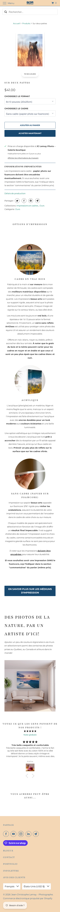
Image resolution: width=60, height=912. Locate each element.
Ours (42, 205)
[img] (30, 731)
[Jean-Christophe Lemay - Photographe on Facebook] (6, 834)
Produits (26, 23)
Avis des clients (14, 877)
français (10, 886)
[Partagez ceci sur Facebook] (23, 200)
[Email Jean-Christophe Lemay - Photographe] (36, 834)
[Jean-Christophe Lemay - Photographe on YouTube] (14, 834)
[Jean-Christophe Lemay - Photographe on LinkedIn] (29, 834)
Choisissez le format (17, 96)
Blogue (8, 850)
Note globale (30, 734)
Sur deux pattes (17, 82)
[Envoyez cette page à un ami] (37, 200)
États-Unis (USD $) (34, 886)
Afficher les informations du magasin (23, 158)
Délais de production (15, 193)
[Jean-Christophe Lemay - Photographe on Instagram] (21, 834)
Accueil (16, 23)
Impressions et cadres (27, 205)
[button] (28, 776)
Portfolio (10, 863)
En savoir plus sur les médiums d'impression (30, 591)
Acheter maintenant (30, 133)
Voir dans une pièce (30, 74)
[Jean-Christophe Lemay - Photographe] (30, 3)
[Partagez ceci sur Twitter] (17, 200)
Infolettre (11, 870)
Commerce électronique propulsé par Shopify (27, 898)
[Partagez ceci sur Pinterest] (30, 200)
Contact (9, 857)
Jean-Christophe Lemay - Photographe (32, 894)
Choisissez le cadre (16, 108)
